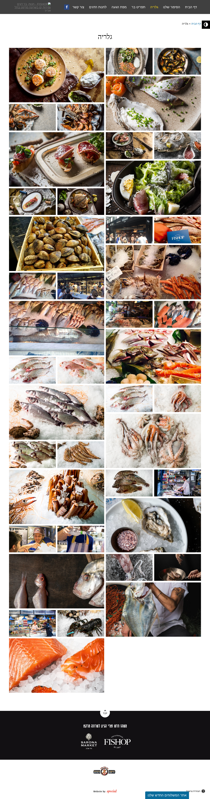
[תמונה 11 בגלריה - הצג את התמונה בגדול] (32, 201)
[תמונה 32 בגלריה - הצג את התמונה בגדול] (129, 483)
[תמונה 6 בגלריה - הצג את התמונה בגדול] (80, 117)
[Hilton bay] (104, 771)
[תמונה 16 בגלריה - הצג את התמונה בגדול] (153, 272)
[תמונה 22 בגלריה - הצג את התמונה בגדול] (153, 356)
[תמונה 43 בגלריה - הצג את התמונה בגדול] (56, 665)
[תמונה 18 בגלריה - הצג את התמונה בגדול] (80, 286)
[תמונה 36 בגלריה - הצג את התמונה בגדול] (80, 539)
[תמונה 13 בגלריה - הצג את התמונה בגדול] (56, 244)
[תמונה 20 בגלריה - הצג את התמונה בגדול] (129, 314)
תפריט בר (138, 7)
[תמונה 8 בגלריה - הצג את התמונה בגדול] (129, 145)
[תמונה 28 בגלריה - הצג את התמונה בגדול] (153, 441)
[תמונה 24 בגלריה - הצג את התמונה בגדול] (80, 370)
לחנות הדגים (98, 7)
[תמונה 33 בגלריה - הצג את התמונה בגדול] (177, 483)
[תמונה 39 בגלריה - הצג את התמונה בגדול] (177, 567)
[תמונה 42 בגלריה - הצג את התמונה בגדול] (80, 623)
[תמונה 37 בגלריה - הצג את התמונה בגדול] (56, 581)
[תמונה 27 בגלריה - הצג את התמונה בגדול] (177, 398)
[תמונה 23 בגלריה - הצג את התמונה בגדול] (32, 370)
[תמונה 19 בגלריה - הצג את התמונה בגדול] (56, 328)
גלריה (154, 7)
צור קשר (78, 7)
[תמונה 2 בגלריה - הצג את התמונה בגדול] (129, 61)
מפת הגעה (119, 7)
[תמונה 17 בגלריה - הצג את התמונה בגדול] (32, 286)
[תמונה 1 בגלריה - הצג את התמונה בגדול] (56, 75)
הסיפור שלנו (171, 7)
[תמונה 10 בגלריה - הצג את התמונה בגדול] (153, 188)
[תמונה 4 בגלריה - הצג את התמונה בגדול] (153, 103)
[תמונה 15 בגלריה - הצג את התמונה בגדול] (177, 230)
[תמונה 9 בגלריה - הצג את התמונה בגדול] (177, 145)
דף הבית (191, 7)
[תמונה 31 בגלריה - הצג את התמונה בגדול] (56, 497)
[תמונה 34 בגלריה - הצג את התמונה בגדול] (153, 525)
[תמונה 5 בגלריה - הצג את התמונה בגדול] (32, 117)
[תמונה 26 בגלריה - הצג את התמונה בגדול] (129, 398)
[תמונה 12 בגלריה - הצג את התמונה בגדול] (80, 201)
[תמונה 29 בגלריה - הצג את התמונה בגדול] (32, 454)
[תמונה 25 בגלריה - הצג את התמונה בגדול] (56, 412)
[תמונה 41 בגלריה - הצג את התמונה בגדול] (32, 623)
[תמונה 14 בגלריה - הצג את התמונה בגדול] (129, 230)
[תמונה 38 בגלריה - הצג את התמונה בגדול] (129, 567)
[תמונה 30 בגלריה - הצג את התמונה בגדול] (80, 454)
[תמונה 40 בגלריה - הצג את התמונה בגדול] (153, 609)
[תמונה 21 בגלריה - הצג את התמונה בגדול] (177, 314)
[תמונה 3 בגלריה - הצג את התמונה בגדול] (177, 61)
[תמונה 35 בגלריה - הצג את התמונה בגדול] (32, 539)
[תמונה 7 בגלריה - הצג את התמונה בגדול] (56, 159)
